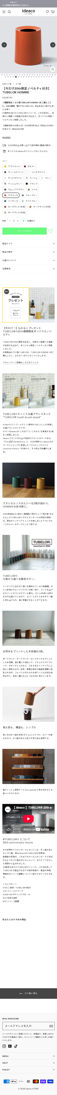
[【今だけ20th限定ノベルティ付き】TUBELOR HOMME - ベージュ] (19, 965)
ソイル (35, 189)
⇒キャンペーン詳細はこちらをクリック (21, 362)
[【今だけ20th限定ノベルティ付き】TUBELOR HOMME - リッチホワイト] (13, 965)
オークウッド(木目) (17, 212)
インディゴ (13, 201)
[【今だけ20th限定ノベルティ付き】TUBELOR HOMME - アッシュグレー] (4, 967)
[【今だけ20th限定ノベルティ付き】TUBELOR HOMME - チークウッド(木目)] (10, 970)
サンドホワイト (15, 178)
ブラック (34, 184)
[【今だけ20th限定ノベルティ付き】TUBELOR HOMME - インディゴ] (23, 967)
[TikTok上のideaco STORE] (16, 1046)
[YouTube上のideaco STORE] (10, 1046)
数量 (4, 221)
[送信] (51, 1026)
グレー (48, 178)
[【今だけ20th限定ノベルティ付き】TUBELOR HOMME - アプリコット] (3, 965)
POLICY (6, 1070)
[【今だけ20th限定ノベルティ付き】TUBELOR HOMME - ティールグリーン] (10, 965)
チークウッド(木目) (42, 207)
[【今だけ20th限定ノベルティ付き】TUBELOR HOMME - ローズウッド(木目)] (7, 970)
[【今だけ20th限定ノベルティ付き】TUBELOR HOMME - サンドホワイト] (16, 965)
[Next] (52, 45)
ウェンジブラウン (16, 189)
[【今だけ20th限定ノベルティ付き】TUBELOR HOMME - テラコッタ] (17, 967)
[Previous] (4, 45)
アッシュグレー (15, 184)
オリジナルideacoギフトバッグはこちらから (28, 151)
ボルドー (32, 166)
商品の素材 (7, 252)
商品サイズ (7, 243)
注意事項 (6, 268)
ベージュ (33, 178)
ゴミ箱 (18, 84)
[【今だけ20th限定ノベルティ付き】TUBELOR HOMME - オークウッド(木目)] (13, 970)
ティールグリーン (16, 172)
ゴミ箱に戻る (31, 993)
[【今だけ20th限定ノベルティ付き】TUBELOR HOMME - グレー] (22, 965)
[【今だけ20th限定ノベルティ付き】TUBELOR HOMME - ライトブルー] (4, 970)
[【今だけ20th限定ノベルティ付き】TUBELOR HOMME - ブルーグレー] (20, 967)
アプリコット (14, 166)
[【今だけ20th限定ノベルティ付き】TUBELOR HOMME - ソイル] (13, 967)
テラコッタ (13, 195)
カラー (5, 161)
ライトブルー (31, 201)
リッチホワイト (38, 172)
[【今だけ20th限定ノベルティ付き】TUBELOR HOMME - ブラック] (7, 967)
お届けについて (9, 260)
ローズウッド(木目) (17, 207)
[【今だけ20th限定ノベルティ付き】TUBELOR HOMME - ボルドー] (6, 965)
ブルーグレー (32, 195)
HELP (5, 1063)
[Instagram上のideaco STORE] (4, 1046)
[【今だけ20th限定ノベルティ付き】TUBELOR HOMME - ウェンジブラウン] (10, 967)
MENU (5, 1056)
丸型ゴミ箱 (6, 84)
